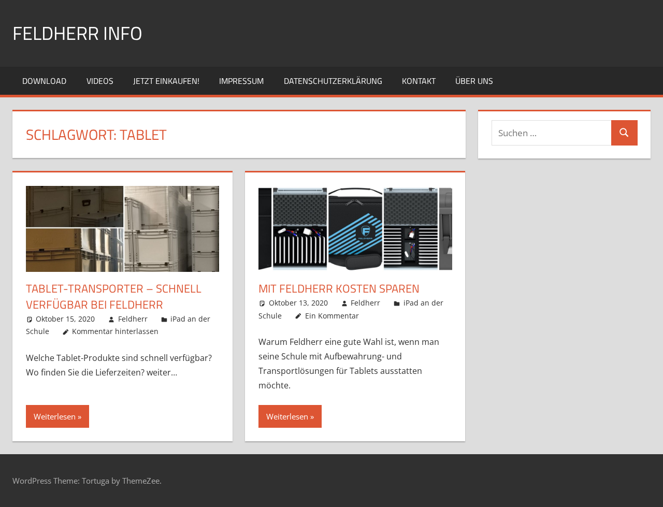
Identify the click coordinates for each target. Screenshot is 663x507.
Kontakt (419, 81)
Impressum (241, 81)
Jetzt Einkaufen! (166, 81)
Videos (100, 81)
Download (44, 81)
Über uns (474, 81)
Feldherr (133, 319)
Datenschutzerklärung (333, 81)
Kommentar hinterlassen (115, 331)
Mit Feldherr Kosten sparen (339, 288)
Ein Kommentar (332, 316)
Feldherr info (77, 33)
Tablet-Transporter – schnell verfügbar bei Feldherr (113, 296)
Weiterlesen (55, 416)
